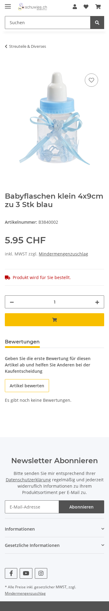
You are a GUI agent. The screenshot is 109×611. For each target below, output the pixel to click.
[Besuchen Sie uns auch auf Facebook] (11, 573)
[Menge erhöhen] (97, 302)
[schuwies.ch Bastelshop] (32, 7)
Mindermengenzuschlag (63, 254)
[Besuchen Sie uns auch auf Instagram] (41, 573)
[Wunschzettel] (86, 7)
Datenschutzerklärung (28, 480)
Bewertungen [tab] (22, 342)
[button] (74, 7)
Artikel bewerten (27, 385)
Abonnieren (81, 507)
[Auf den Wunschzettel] (91, 80)
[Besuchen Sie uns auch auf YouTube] (26, 573)
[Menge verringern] (11, 302)
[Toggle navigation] (8, 4)
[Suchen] (97, 22)
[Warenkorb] (98, 7)
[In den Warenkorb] (10, 65)
